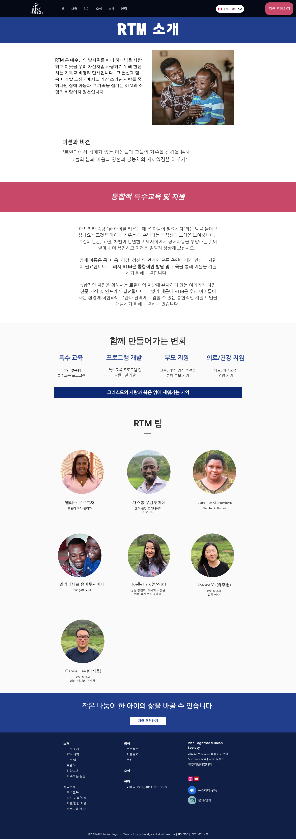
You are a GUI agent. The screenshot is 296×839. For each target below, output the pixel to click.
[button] (279, 8)
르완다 (71, 765)
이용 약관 (182, 834)
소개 (66, 743)
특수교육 (73, 792)
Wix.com (171, 834)
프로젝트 (132, 749)
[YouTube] (196, 779)
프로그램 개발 (76, 809)
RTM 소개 (73, 749)
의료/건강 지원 (77, 803)
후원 (129, 760)
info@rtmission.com (152, 787)
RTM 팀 (71, 760)
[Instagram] (190, 779)
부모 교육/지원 (77, 798)
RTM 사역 (73, 754)
